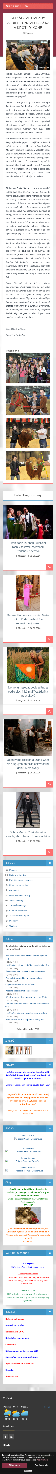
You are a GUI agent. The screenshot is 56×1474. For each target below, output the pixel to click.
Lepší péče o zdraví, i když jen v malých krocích (27, 965)
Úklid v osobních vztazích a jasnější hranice (25, 971)
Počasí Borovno (28, 1167)
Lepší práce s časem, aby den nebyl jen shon (26, 1013)
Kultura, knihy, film (17, 875)
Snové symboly (16, 900)
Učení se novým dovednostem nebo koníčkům (26, 997)
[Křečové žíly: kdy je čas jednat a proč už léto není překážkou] (9, 1050)
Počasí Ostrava (28, 1158)
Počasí (47, 1407)
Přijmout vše (14, 1465)
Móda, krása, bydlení (18, 885)
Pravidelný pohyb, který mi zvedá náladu (23, 978)
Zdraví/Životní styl (17, 905)
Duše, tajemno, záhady (19, 895)
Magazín (29, 33)
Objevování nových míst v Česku (20, 984)
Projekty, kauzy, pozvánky (21, 880)
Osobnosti (14, 890)
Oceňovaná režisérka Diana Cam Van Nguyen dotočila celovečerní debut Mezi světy (28, 764)
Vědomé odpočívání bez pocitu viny (21, 991)
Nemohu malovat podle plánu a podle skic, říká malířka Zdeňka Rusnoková (28, 691)
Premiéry (13, 921)
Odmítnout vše (41, 1465)
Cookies (13, 926)
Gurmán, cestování (18, 910)
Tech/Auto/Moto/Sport (19, 916)
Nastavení (28, 1471)
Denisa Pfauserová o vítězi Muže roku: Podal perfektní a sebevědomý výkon (28, 619)
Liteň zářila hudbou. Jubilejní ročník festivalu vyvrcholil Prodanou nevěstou (28, 547)
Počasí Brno (28, 1148)
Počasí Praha (28, 1135)
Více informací (42, 1460)
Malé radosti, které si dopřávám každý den (24, 1019)
